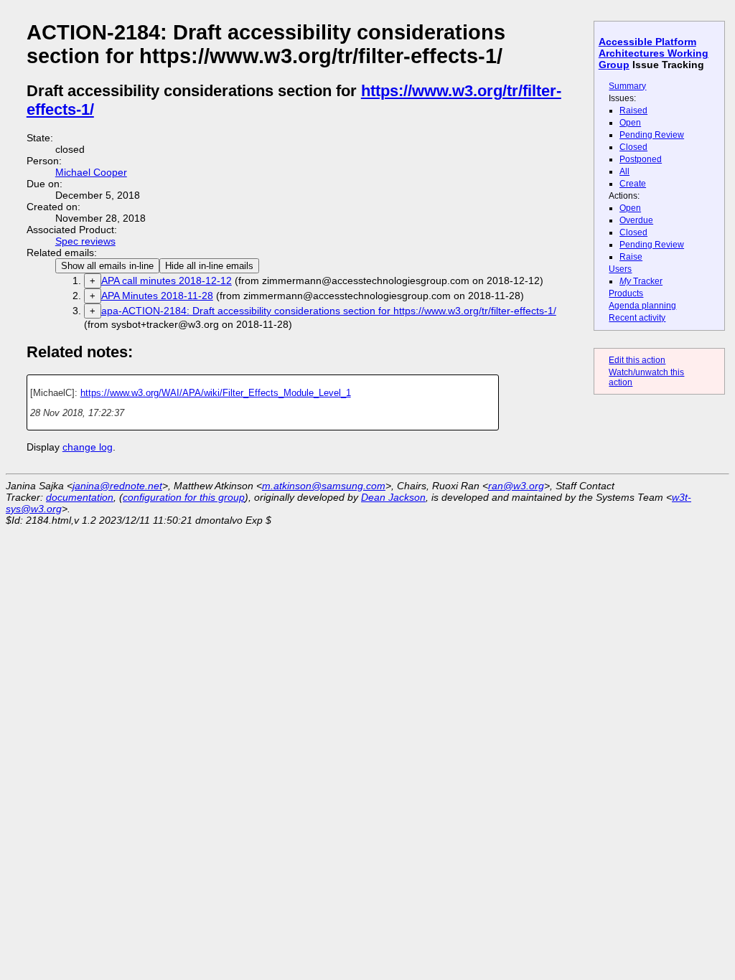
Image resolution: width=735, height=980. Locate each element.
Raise (630, 257)
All (624, 171)
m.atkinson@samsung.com (323, 485)
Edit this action (637, 360)
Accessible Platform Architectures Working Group (653, 53)
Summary (627, 86)
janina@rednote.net (117, 485)
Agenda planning (642, 306)
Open (630, 123)
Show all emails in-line (107, 265)
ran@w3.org (516, 485)
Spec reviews (85, 241)
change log (87, 447)
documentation (79, 497)
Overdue (636, 220)
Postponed (640, 159)
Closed (633, 147)
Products (626, 293)
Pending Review (651, 135)
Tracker (641, 281)
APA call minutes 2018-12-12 (166, 280)
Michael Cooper (91, 172)
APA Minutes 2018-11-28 (157, 295)
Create (632, 184)
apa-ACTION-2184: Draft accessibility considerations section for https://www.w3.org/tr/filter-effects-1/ (328, 310)
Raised (633, 110)
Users (620, 269)
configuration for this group (184, 497)
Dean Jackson (393, 497)
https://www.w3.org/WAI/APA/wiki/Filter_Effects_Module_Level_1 (215, 392)
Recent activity (637, 318)
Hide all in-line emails (209, 265)
